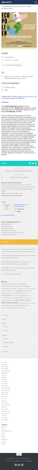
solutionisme (4, 300)
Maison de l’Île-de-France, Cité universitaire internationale (18, 97)
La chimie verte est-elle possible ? (12, 274)
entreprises (26, 291)
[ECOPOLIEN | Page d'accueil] (8, 2)
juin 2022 (3, 398)
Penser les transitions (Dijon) (9, 235)
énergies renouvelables (15, 307)
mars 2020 (4, 417)
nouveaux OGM (15, 295)
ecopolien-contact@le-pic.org (14, 193)
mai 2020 (3, 415)
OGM (6, 90)
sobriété (29, 298)
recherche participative (18, 298)
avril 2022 (4, 400)
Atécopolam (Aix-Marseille (8, 230)
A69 (2, 284)
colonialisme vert (17, 286)
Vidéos (6, 346)
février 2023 (4, 394)
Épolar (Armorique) (6, 226)
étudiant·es (23, 307)
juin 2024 (3, 375)
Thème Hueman (28, 461)
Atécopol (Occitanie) (6, 224)
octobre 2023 (5, 392)
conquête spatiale (26, 286)
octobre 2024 (5, 373)
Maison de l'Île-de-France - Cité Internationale (18, 76)
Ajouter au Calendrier (13, 65)
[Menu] (36, 2)
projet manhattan (4, 298)
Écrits (4, 323)
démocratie (3, 291)
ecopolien (13, 291)
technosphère (32, 303)
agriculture (15, 284)
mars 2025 (4, 364)
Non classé (6, 351)
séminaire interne (23, 300)
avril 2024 (4, 379)
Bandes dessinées (9, 342)
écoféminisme (26, 305)
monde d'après (6, 295)
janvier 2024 (4, 386)
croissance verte (20, 288)
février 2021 (4, 409)
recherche (11, 298)
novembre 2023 (5, 390)
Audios (6, 338)
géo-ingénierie (17, 293)
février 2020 (4, 420)
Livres (6, 326)
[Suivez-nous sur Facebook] (30, 163)
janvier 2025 (4, 368)
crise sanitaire (13, 288)
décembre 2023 (5, 388)
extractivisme (4, 293)
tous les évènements (7, 215)
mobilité (25, 293)
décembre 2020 (5, 411)
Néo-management (23, 295)
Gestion (9, 293)
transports (13, 305)
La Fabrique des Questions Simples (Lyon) (12, 232)
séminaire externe (11, 300)
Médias (5, 335)
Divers (4, 319)
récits (25, 298)
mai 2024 (3, 377)
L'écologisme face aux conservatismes (21, 205)
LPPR (22, 293)
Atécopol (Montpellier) (7, 228)
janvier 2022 (4, 403)
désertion (9, 291)
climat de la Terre (6, 286)
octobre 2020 (5, 413)
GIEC (12, 293)
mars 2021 (4, 407)
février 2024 (4, 383)
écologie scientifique (5, 307)
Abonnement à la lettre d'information (11, 195)
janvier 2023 (4, 396)
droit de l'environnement (30, 288)
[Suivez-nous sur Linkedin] (36, 163)
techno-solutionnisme (24, 303)
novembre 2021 (5, 405)
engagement (20, 291)
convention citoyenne (5, 288)
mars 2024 (4, 381)
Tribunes (6, 330)
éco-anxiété (19, 305)
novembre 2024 (5, 371)
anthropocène (22, 284)
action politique (8, 284)
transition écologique (5, 305)
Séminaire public (9, 87)
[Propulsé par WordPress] (17, 460)
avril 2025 (4, 362)
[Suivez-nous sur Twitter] (33, 163)
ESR (30, 291)
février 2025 (4, 366)
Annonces (5, 315)
